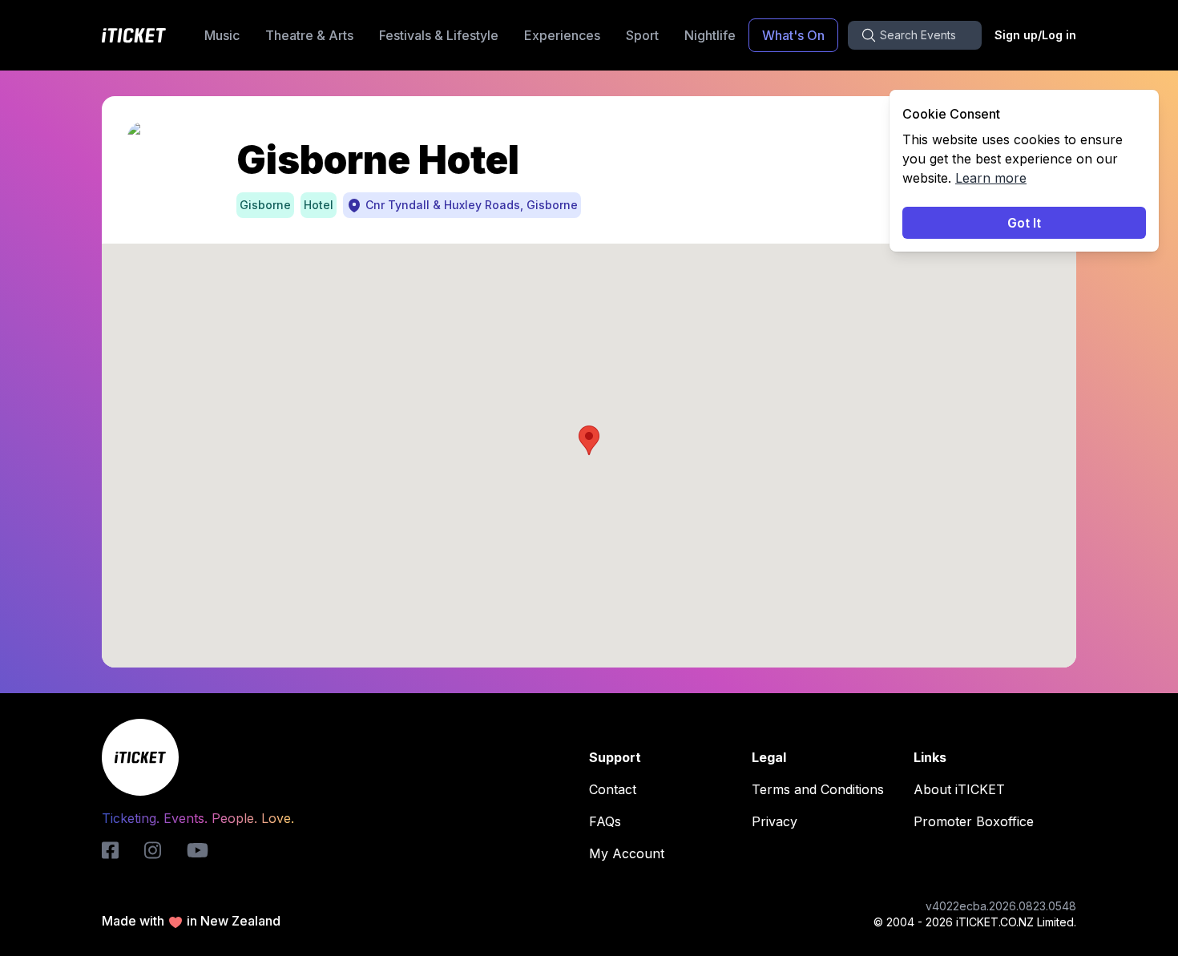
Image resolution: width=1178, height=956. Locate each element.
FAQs (605, 821)
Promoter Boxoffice (974, 821)
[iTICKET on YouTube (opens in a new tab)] (197, 850)
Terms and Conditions (818, 789)
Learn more (991, 178)
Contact (612, 789)
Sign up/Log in (1035, 35)
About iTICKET (959, 789)
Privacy (774, 821)
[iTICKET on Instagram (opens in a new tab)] (152, 850)
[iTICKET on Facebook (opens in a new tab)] (110, 850)
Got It (1024, 223)
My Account (626, 853)
